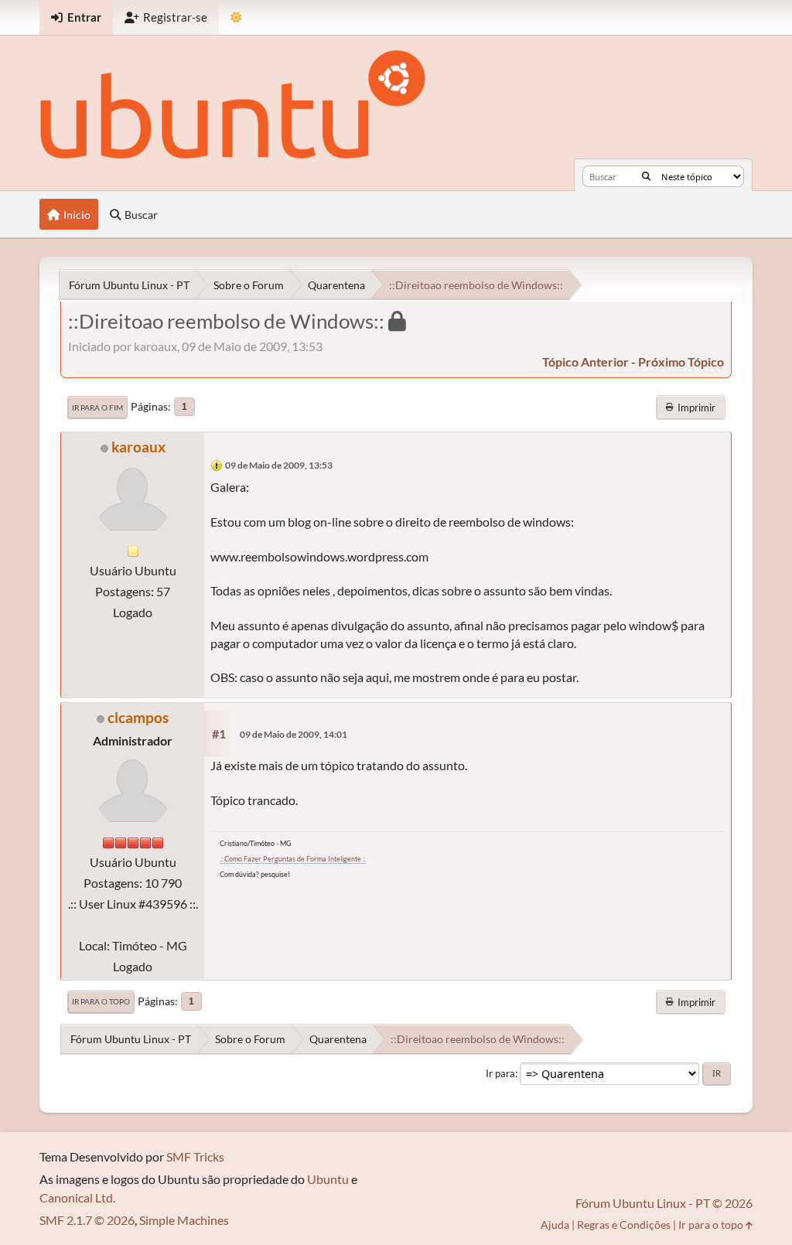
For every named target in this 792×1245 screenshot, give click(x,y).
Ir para (500, 1073)
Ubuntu (328, 1179)
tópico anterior (585, 361)
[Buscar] (646, 176)
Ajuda (555, 1224)
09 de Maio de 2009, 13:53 (279, 465)
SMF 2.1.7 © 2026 (87, 1220)
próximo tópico (681, 361)
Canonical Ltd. (77, 1197)
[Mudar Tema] (236, 17)
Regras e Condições (624, 1224)
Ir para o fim (97, 407)
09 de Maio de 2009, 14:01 (293, 734)
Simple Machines (184, 1220)
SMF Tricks (195, 1156)
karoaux (138, 446)
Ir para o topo (101, 1001)
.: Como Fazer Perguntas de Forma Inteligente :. (293, 858)
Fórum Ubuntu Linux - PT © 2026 (664, 1203)
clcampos (138, 717)
